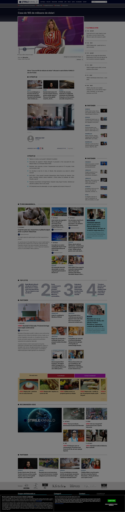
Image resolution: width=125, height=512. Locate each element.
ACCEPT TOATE (111, 500)
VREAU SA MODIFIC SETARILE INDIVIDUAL (111, 505)
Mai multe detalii (39, 500)
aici (35, 505)
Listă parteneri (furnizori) (59, 503)
